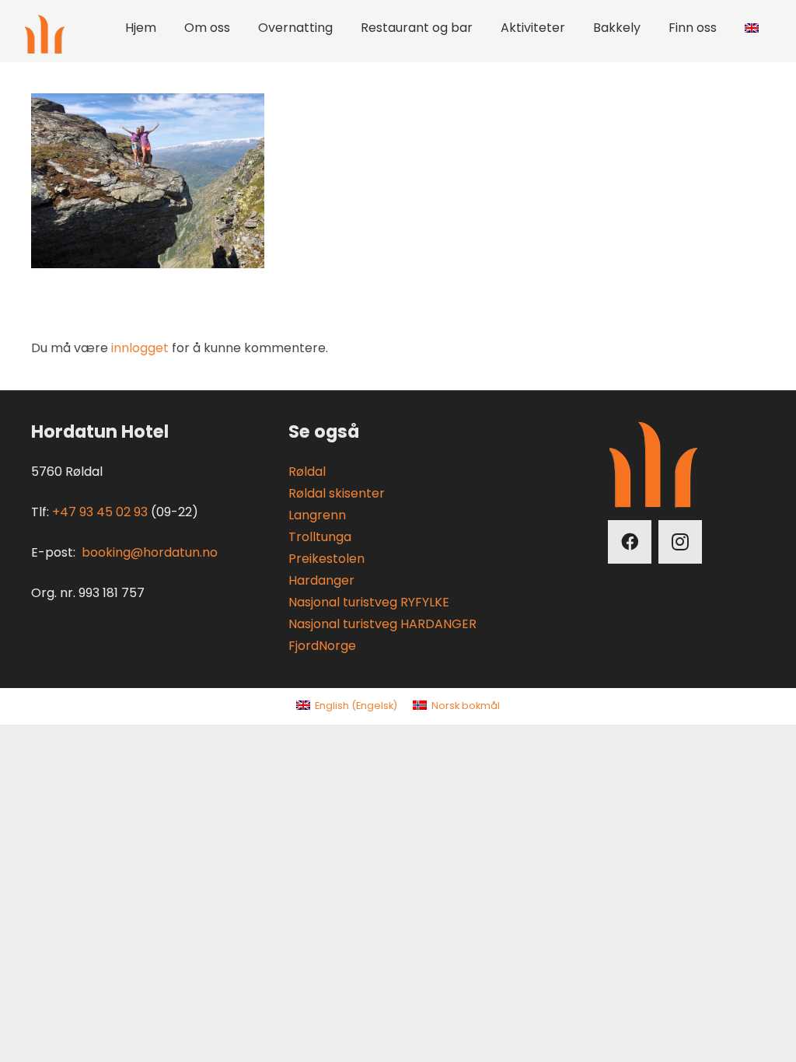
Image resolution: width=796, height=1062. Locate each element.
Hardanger (321, 580)
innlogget (140, 348)
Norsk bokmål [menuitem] (465, 705)
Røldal (307, 471)
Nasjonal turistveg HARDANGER (382, 624)
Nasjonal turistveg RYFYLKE (368, 602)
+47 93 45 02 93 (100, 512)
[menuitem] (346, 705)
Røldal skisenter (336, 493)
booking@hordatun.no (150, 552)
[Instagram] (680, 542)
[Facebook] (629, 542)
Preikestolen (326, 559)
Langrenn (317, 515)
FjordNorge (322, 646)
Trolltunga (319, 537)
